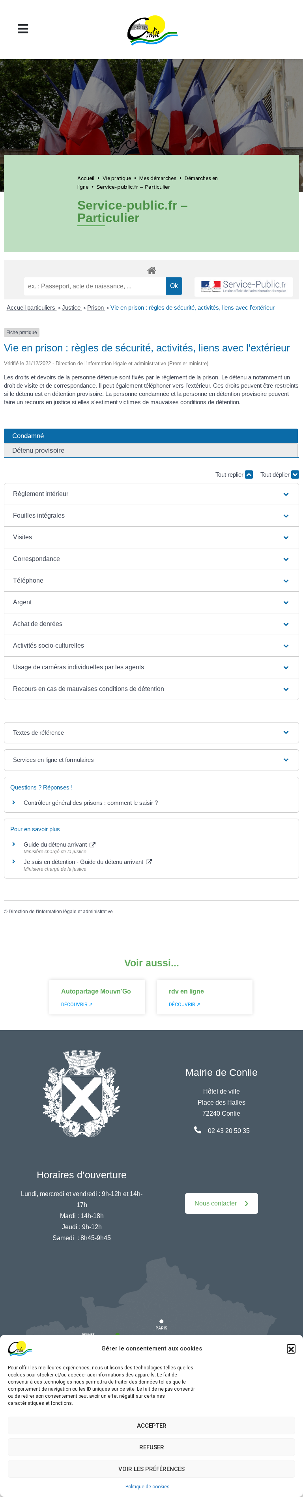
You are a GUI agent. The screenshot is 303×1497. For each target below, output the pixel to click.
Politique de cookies (147, 1487)
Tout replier (230, 474)
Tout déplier (275, 474)
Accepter (151, 1425)
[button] (291, 1348)
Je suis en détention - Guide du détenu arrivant (84, 861)
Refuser (151, 1447)
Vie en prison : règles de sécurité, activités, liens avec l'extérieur (192, 307)
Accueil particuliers (32, 307)
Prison (96, 307)
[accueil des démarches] (151, 269)
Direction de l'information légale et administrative (61, 911)
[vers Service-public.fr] (244, 287)
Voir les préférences (151, 1469)
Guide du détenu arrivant (56, 844)
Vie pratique (117, 178)
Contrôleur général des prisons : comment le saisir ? (91, 802)
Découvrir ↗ (77, 1004)
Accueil (85, 178)
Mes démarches (157, 178)
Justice (72, 307)
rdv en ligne (186, 991)
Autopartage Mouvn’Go (96, 991)
